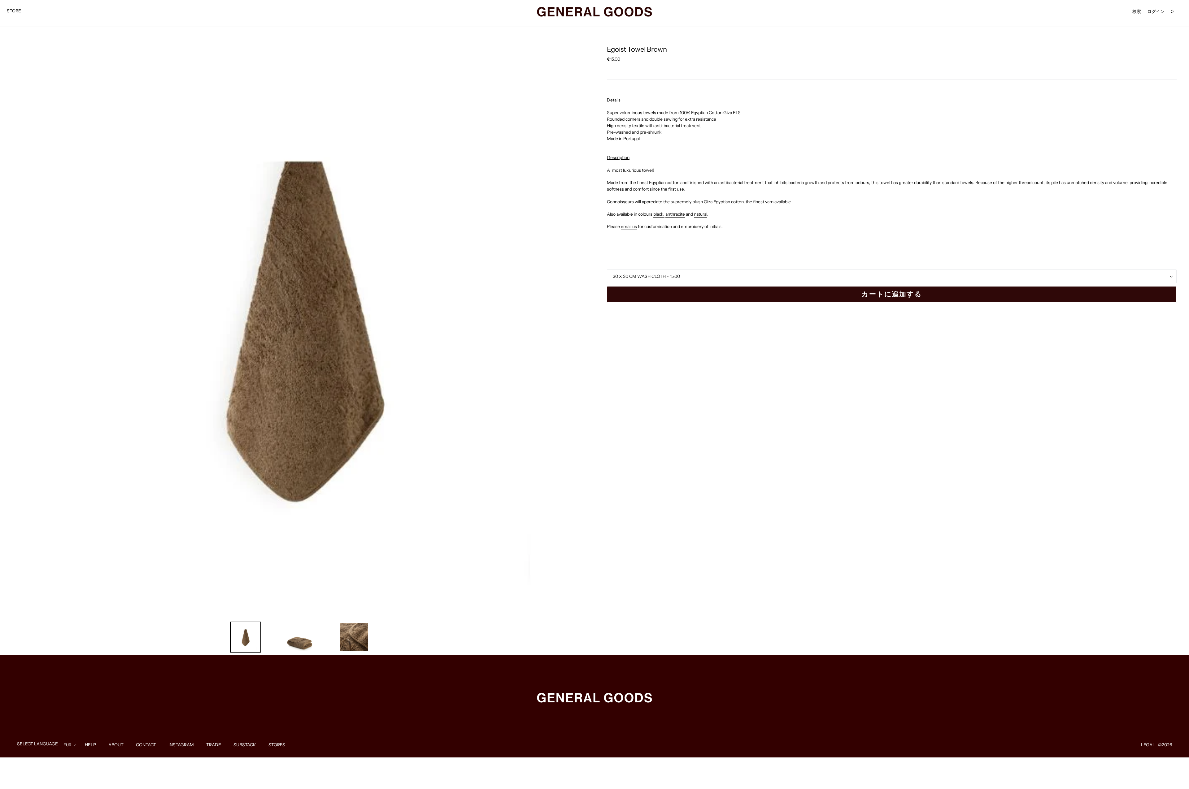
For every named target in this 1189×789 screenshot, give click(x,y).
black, (658, 214)
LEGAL (1148, 745)
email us (629, 226)
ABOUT (116, 745)
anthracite (675, 214)
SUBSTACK (244, 745)
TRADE (213, 745)
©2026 (1165, 745)
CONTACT (146, 745)
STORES (276, 745)
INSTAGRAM (181, 745)
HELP (90, 745)
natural (700, 214)
